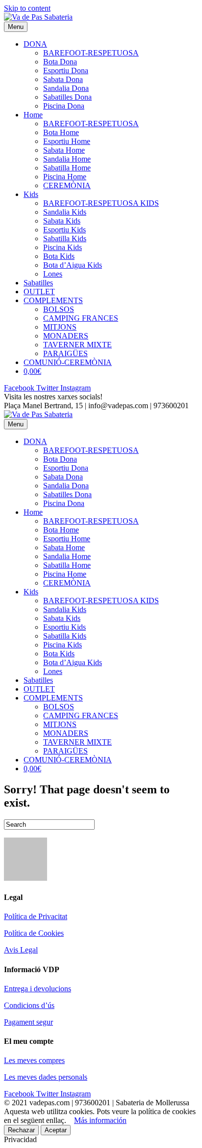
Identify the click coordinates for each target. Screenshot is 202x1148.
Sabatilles (38, 283)
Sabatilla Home (67, 168)
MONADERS (65, 336)
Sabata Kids (61, 221)
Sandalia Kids (64, 212)
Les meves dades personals (45, 1077)
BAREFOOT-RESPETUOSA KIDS (101, 203)
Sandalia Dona (66, 88)
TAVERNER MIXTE (77, 344)
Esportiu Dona (65, 70)
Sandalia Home (67, 159)
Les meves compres (34, 1060)
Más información (100, 1120)
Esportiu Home (66, 141)
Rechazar (21, 1130)
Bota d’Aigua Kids (72, 265)
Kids (31, 194)
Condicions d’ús (29, 1005)
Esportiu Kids (64, 229)
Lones (52, 274)
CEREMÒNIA (67, 185)
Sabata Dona (63, 79)
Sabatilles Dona (67, 97)
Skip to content (27, 8)
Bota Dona (60, 61)
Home (33, 115)
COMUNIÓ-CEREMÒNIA (68, 362)
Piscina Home (64, 176)
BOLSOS (58, 309)
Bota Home (61, 132)
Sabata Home (64, 150)
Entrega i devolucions (37, 988)
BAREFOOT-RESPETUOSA (91, 53)
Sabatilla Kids (64, 238)
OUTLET (39, 291)
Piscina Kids (62, 247)
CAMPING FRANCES (80, 318)
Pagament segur (28, 1022)
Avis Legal (21, 950)
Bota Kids (59, 256)
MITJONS (59, 327)
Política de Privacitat (35, 916)
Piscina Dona (63, 106)
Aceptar (56, 1130)
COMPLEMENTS (53, 300)
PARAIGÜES (65, 353)
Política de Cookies (34, 933)
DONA (35, 44)
